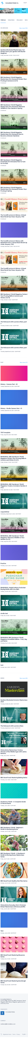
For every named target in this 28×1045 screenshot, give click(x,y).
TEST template (5, 432)
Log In (25, 2)
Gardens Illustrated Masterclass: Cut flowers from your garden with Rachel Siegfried (13, 51)
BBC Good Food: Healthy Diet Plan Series (14, 881)
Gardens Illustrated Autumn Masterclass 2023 (14, 701)
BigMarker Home (7, 1034)
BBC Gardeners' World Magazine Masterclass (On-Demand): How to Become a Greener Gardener (12, 134)
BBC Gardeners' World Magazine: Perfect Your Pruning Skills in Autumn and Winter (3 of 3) (14, 295)
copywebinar (5, 512)
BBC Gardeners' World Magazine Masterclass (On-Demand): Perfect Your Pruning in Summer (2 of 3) (14, 79)
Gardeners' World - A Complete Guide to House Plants (13, 802)
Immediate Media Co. (12, 3)
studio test (4, 613)
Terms (13, 1034)
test (2, 665)
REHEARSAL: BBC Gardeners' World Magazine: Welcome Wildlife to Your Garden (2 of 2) (12, 537)
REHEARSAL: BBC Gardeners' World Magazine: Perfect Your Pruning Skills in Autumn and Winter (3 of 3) (13, 458)
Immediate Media (10, 1012)
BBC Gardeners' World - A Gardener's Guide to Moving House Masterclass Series (13, 855)
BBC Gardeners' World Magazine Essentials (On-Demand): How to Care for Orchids (13, 161)
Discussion (20, 20)
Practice (3, 563)
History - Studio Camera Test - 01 (11, 408)
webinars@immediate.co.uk (8, 1024)
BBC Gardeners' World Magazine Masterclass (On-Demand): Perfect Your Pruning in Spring (14, 189)
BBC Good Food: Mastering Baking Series (14, 777)
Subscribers (11, 20)
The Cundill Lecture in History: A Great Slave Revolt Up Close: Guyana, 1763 (13, 216)
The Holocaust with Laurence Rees (12, 726)
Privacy (18, 1034)
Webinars (3, 20)
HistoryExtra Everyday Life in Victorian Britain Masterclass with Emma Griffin (13, 906)
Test (2, 931)
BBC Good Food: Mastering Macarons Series (13, 956)
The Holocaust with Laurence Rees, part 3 (14, 322)
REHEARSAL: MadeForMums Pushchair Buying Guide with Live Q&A (13, 588)
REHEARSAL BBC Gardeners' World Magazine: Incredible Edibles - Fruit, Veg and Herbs (14, 639)
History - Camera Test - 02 (9, 384)
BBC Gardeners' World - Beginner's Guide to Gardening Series (12, 828)
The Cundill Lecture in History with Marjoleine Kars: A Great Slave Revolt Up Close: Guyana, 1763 (14, 242)
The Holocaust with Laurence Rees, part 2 (14, 348)
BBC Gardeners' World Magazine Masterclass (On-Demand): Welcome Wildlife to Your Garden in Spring (13, 106)
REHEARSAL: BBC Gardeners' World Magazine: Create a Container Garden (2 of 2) (14, 485)
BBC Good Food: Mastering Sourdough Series (13, 981)
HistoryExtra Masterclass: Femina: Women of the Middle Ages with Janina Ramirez (14, 751)
